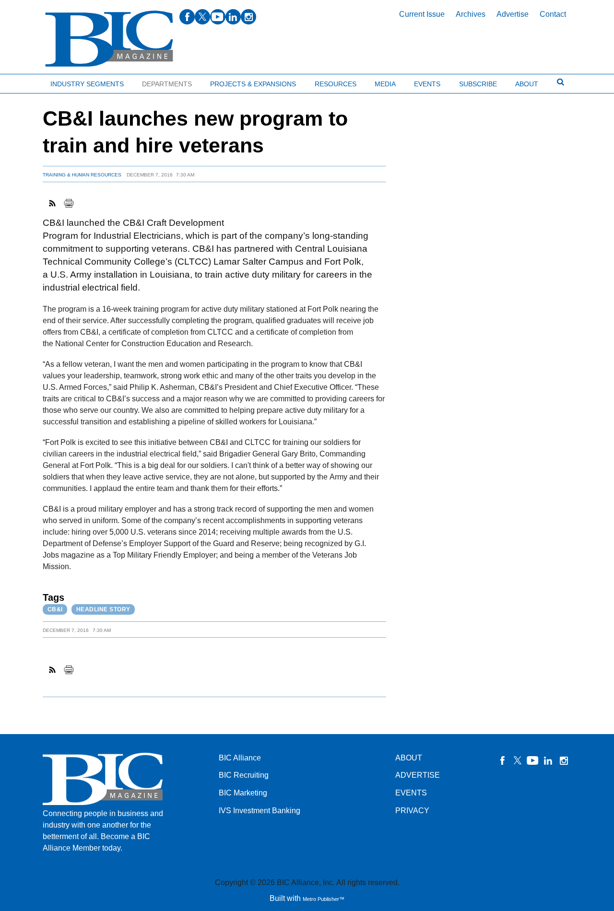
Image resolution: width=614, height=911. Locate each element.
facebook (187, 16)
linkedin (233, 16)
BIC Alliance (240, 758)
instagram (248, 16)
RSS (53, 203)
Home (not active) (29, 81)
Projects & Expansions (253, 84)
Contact (553, 14)
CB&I (55, 609)
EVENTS (411, 793)
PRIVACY (412, 810)
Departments (167, 84)
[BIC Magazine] (109, 39)
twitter (202, 16)
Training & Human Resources (82, 174)
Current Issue (422, 14)
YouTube (533, 760)
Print (68, 203)
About (526, 84)
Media (385, 84)
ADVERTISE (417, 775)
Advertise (512, 14)
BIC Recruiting (244, 775)
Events (427, 84)
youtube (217, 16)
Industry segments (87, 84)
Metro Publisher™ (323, 899)
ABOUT (408, 758)
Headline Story (103, 609)
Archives (470, 14)
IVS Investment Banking (259, 810)
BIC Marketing (243, 793)
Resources (335, 84)
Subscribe (478, 84)
